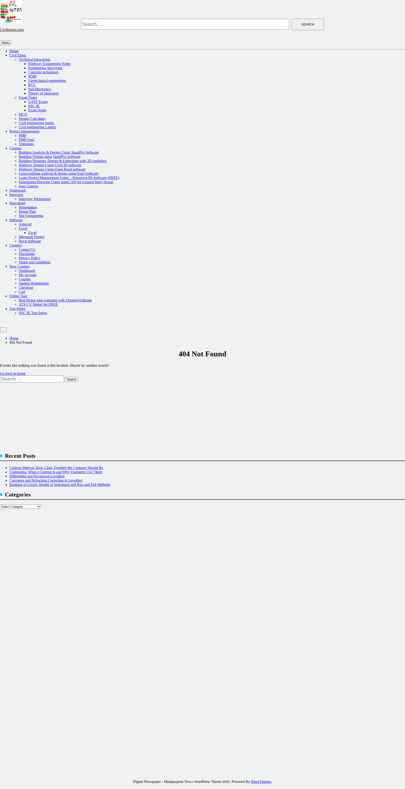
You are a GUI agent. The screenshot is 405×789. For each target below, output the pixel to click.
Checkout (26, 288)
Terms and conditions (34, 262)
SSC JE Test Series (33, 313)
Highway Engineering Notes (49, 64)
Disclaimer (27, 254)
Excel (23, 228)
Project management (24, 131)
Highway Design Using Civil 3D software (50, 165)
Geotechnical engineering (47, 81)
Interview (16, 195)
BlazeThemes (261, 782)
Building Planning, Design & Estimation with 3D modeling (62, 161)
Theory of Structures (43, 93)
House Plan (27, 211)
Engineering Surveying (45, 68)
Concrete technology (43, 72)
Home (14, 51)
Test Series (17, 309)
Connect (15, 245)
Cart (22, 292)
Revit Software (30, 241)
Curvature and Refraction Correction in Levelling (45, 480)
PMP (22, 135)
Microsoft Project (31, 237)
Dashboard (17, 190)
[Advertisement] (140, 415)
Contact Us (27, 250)
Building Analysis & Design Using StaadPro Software (59, 152)
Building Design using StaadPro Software (50, 157)
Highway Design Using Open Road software (52, 169)
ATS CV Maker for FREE (38, 304)
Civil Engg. (17, 55)
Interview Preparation (35, 199)
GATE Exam (38, 102)
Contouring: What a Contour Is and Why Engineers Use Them (55, 472)
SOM (32, 76)
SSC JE (34, 106)
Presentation (28, 207)
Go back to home (13, 373)
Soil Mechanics (39, 89)
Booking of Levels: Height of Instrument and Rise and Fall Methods (59, 485)
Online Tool (18, 296)
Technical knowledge (34, 59)
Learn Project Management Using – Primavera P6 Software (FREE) (69, 178)
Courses (15, 148)
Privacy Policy (29, 258)
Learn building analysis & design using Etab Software (58, 173)
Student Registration (34, 283)
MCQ (23, 114)
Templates (26, 144)
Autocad (25, 224)
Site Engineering (31, 216)
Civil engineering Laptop (37, 127)
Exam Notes (28, 97)
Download (17, 203)
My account (27, 275)
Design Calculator (32, 119)
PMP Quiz (26, 140)
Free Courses (28, 186)
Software (16, 220)
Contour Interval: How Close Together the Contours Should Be (56, 468)
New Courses (19, 266)
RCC (32, 85)
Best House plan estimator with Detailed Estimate (55, 300)
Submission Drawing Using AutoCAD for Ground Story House (66, 182)
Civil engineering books (36, 123)
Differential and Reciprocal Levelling (36, 476)
